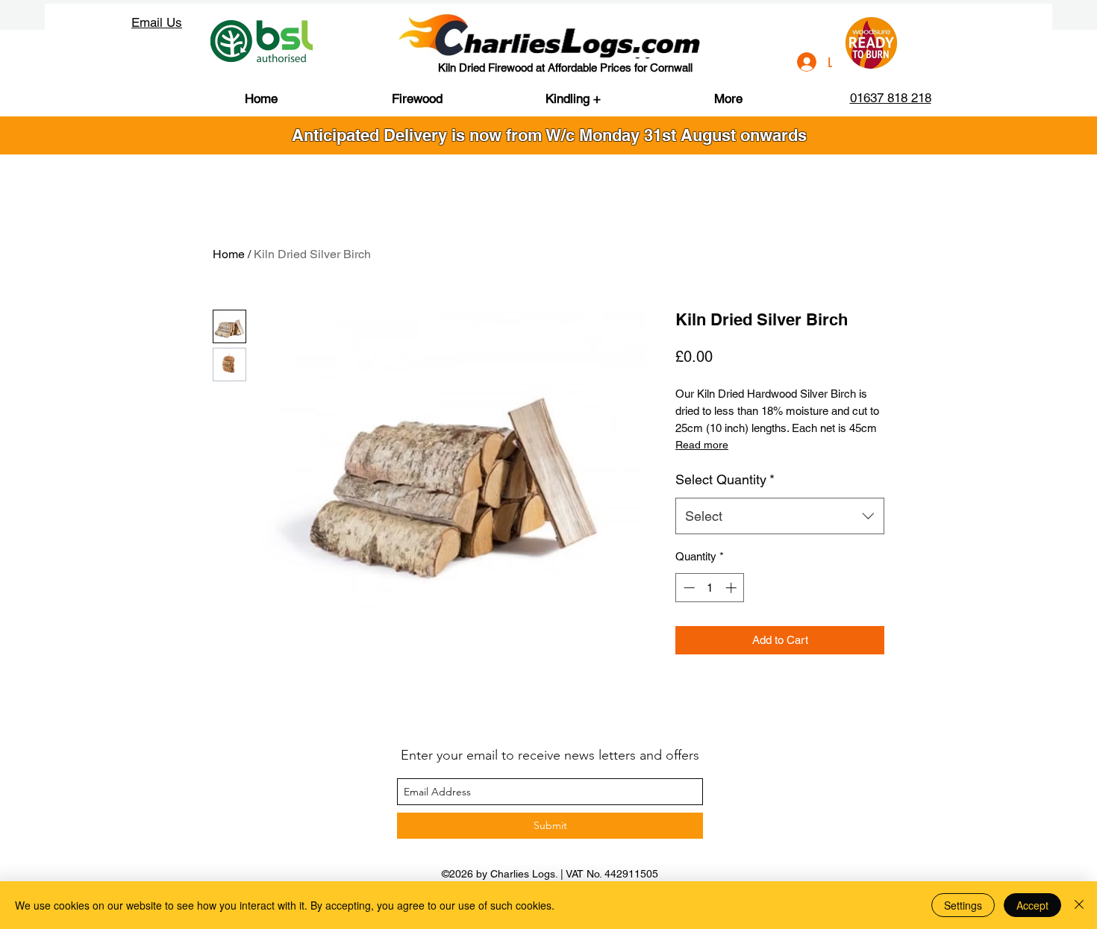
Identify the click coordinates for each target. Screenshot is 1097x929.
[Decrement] (688, 587)
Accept (1032, 905)
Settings (963, 905)
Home (229, 254)
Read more (701, 445)
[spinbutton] (710, 587)
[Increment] (732, 587)
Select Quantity (725, 479)
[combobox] (779, 516)
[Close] (1079, 905)
